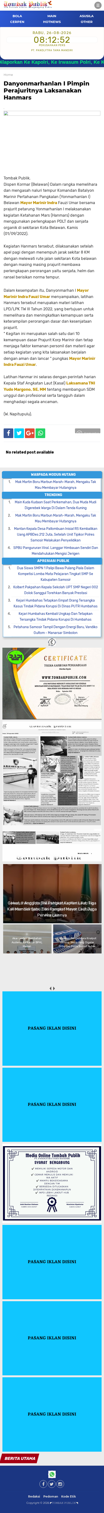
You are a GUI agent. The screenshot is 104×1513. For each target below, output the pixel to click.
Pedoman (50, 1496)
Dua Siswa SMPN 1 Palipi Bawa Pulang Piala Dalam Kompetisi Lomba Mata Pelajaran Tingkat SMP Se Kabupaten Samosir (55, 574)
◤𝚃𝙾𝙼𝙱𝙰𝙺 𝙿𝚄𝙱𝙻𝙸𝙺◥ (64, 1503)
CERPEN (17, 22)
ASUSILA (87, 16)
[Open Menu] (98, 5)
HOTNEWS (52, 22)
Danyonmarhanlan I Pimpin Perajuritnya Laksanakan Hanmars (46, 90)
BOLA (17, 16)
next (54, 988)
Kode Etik (68, 1496)
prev (50, 988)
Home (8, 75)
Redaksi (34, 1496)
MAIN (51, 16)
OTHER (87, 22)
